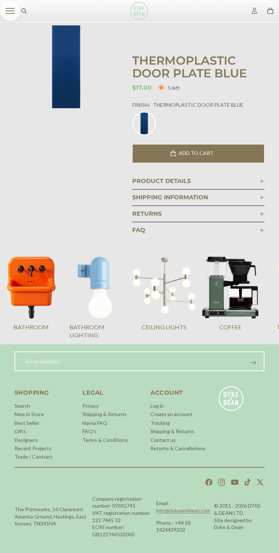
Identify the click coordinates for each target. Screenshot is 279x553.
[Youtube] (234, 482)
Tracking (160, 423)
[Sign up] (253, 362)
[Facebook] (209, 482)
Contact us (163, 440)
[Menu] (10, 11)
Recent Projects (33, 448)
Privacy (90, 406)
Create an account (171, 414)
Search (22, 406)
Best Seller (27, 423)
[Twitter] (260, 482)
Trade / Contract (34, 457)
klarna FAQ (94, 423)
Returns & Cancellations (178, 448)
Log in (157, 406)
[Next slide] (255, 298)
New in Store (29, 414)
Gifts (20, 431)
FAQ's (89, 431)
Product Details (161, 181)
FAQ (138, 230)
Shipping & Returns (104, 414)
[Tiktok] (247, 482)
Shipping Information (170, 197)
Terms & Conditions (105, 440)
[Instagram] (221, 482)
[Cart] (270, 11)
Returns (147, 213)
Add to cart (196, 153)
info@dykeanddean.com (183, 510)
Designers (26, 440)
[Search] (24, 11)
